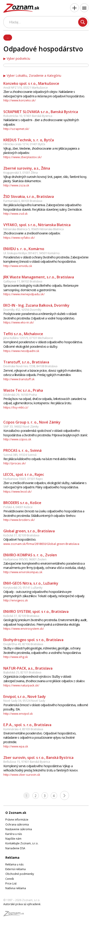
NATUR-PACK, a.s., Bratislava (27, 668)
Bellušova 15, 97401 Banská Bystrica (26, 762)
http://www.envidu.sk (17, 266)
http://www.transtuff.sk (19, 379)
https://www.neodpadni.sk (21, 351)
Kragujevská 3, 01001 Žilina (20, 172)
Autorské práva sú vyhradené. (22, 904)
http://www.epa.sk (15, 746)
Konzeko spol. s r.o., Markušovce (31, 83)
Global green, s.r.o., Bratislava (29, 531)
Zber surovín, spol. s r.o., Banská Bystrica (38, 757)
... (8, 37)
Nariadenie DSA (15, 848)
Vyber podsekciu (18, 59)
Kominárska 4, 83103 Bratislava (23, 729)
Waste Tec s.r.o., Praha (23, 390)
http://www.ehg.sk (15, 657)
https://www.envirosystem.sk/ (23, 629)
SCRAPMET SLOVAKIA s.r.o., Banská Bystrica (40, 111)
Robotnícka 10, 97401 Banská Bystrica (27, 116)
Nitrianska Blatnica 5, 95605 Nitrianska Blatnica (33, 229)
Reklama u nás (14, 864)
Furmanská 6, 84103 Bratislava (22, 201)
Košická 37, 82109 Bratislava (21, 535)
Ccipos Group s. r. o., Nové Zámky (32, 422)
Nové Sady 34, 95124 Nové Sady (24, 701)
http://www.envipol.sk (18, 714)
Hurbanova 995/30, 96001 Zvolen (24, 559)
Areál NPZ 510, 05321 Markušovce (25, 87)
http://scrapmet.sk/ (16, 129)
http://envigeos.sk (15, 600)
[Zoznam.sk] (15, 915)
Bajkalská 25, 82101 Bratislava (22, 672)
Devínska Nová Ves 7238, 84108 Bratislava (30, 366)
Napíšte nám (13, 839)
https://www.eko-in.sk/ (18, 322)
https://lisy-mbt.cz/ (15, 407)
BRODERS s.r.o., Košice (22, 502)
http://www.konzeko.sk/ (19, 100)
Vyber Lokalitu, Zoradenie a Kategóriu (34, 76)
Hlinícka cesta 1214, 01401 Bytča (24, 144)
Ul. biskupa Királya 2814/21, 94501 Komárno (31, 253)
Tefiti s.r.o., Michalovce (23, 333)
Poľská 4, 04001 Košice (18, 507)
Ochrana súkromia (17, 824)
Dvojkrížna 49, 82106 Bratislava (23, 644)
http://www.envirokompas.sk (22, 572)
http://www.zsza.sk (16, 185)
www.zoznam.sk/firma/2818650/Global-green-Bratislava (41, 544)
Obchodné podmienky (19, 874)
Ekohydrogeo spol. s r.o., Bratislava (33, 639)
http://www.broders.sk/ (19, 520)
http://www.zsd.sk (15, 214)
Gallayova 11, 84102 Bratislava (22, 281)
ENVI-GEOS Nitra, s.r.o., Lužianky (30, 583)
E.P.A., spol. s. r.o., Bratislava (27, 724)
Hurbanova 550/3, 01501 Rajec (23, 479)
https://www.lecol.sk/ (17, 491)
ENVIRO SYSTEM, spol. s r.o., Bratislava (36, 611)
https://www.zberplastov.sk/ (22, 157)
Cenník (9, 879)
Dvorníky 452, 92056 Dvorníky (22, 310)
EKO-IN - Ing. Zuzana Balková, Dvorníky (36, 305)
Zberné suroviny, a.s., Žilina (26, 168)
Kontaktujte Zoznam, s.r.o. (21, 843)
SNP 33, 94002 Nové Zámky (21, 426)
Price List (11, 883)
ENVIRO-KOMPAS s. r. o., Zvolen (30, 555)
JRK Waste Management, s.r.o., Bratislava (38, 277)
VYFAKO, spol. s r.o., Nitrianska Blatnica (37, 224)
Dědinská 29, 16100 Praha (20, 395)
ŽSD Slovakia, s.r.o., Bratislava (28, 196)
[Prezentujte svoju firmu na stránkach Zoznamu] (74, 7)
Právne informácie (16, 819)
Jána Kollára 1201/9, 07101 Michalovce (28, 338)
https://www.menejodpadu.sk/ (24, 294)
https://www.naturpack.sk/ (21, 685)
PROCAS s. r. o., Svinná (22, 450)
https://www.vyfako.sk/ (19, 238)
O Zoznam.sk (15, 812)
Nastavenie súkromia (18, 829)
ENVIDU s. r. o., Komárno (23, 248)
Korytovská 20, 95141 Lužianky (22, 587)
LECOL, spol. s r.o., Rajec (23, 474)
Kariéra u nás (13, 834)
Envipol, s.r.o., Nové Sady (24, 696)
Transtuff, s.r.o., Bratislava (26, 362)
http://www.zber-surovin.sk (21, 775)
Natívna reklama (15, 888)
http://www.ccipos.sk (17, 439)
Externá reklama (15, 869)
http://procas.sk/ (14, 463)
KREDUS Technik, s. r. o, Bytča (28, 140)
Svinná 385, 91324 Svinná (19, 455)
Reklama (12, 857)
